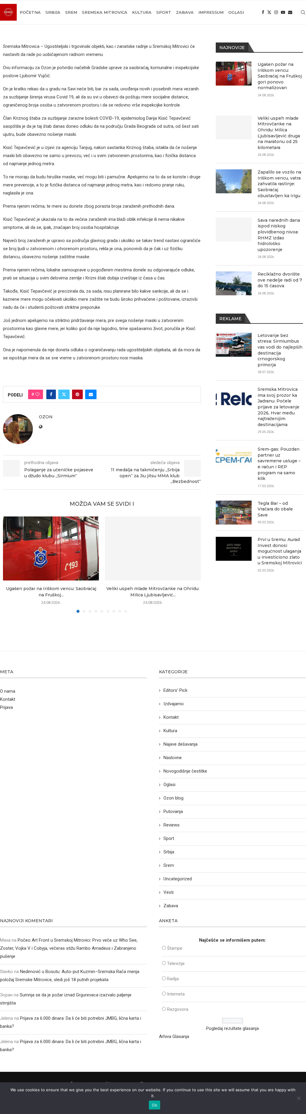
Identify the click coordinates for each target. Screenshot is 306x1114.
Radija (173, 978)
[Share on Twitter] (64, 394)
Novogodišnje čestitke (185, 771)
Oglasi (236, 12)
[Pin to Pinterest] (77, 394)
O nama (7, 691)
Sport (163, 12)
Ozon (46, 417)
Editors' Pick (175, 690)
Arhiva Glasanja (174, 1036)
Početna (30, 12)
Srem (71, 12)
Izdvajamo (173, 703)
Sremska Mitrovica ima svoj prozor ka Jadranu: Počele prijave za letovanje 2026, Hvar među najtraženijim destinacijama (278, 407)
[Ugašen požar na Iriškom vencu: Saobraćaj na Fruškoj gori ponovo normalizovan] (51, 548)
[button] (11, 564)
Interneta (176, 994)
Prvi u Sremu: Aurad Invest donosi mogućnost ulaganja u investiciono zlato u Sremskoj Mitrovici (280, 551)
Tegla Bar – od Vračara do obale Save (275, 509)
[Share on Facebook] (51, 394)
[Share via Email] (91, 394)
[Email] (290, 12)
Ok (154, 1105)
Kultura (142, 12)
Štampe (174, 948)
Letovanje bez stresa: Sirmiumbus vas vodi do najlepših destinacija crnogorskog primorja (280, 350)
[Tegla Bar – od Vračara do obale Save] (234, 513)
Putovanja (173, 811)
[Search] (303, 12)
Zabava (185, 12)
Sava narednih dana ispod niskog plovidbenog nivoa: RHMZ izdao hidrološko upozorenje (279, 235)
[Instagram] (276, 12)
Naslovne (172, 757)
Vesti (168, 892)
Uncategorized (177, 879)
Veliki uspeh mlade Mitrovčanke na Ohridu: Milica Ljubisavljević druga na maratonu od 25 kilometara (279, 132)
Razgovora (177, 1009)
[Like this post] (37, 394)
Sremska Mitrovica (104, 12)
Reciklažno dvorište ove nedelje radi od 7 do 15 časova (280, 279)
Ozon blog (173, 798)
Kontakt (7, 699)
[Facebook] (263, 12)
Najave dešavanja (180, 744)
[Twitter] (269, 12)
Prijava (6, 707)
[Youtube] (283, 12)
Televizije (176, 963)
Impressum (211, 12)
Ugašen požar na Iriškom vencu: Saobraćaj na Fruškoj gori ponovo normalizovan (280, 76)
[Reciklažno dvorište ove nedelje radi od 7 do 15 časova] (234, 283)
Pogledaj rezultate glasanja (232, 1028)
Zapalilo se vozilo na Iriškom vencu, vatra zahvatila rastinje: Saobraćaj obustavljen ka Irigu (279, 183)
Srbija (52, 12)
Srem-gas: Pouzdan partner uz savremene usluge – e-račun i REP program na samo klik (279, 463)
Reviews (171, 825)
